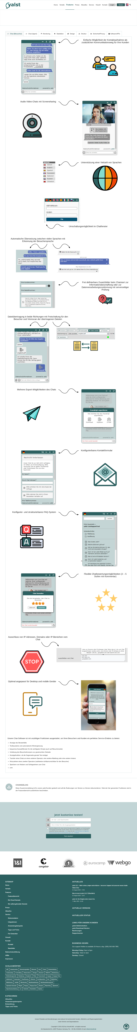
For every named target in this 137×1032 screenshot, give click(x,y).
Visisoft (7, 937)
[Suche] (130, 5)
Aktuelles (8, 911)
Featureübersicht (13, 896)
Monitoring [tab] (46, 34)
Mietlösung (9, 982)
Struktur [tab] (83, 34)
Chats (44, 969)
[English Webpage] (127, 5)
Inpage (49, 976)
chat (39, 969)
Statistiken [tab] (60, 34)
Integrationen (12, 922)
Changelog (22, 785)
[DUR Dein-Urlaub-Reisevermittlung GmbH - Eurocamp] (93, 863)
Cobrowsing (9, 972)
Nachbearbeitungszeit (47, 982)
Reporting (48, 985)
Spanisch (55, 985)
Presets (41, 985)
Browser (34, 969)
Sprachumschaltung (12, 988)
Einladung (21, 976)
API (7, 969)
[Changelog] (9, 787)
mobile (17, 982)
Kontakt (7, 941)
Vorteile (7, 889)
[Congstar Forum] (43, 863)
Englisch (28, 976)
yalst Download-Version (81, 928)
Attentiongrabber (25, 969)
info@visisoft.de (91, 1029)
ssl (20, 988)
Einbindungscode (11, 976)
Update (40, 988)
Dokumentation (13, 918)
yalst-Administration (79, 926)
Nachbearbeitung (34, 982)
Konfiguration (41, 979)
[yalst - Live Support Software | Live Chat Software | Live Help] (15, 5)
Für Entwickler (13, 934)
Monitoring (24, 982)
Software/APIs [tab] (115, 34)
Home (7, 885)
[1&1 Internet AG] (18, 863)
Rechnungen (77, 930)
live (48, 979)
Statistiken (33, 988)
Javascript (17, 979)
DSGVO (48, 972)
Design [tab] (72, 34)
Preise (7, 907)
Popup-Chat (33, 985)
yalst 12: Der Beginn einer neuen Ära (83, 899)
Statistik (25, 988)
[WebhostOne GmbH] (68, 863)
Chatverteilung (52, 969)
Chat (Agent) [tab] (32, 34)
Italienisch (9, 979)
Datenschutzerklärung (12, 952)
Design (35, 972)
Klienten (33, 979)
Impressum (9, 959)
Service (7, 914)
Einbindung (55, 972)
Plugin (20, 985)
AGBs (7, 955)
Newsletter (11, 948)
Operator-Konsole (11, 985)
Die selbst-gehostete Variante (17, 904)
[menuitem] (56, 5)
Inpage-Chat (56, 976)
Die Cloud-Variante (14, 900)
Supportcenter (77, 933)
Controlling (18, 972)
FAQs (34, 976)
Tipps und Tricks (13, 930)
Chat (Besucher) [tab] (16, 34)
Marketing (54, 979)
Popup (26, 985)
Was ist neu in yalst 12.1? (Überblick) (83, 893)
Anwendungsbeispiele (15, 926)
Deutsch (41, 972)
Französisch (41, 976)
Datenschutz (27, 972)
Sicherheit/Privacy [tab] (99, 34)
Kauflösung (25, 979)
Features (8, 892)
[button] (126, 1026)
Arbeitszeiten (14, 969)
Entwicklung (9, 1004)
